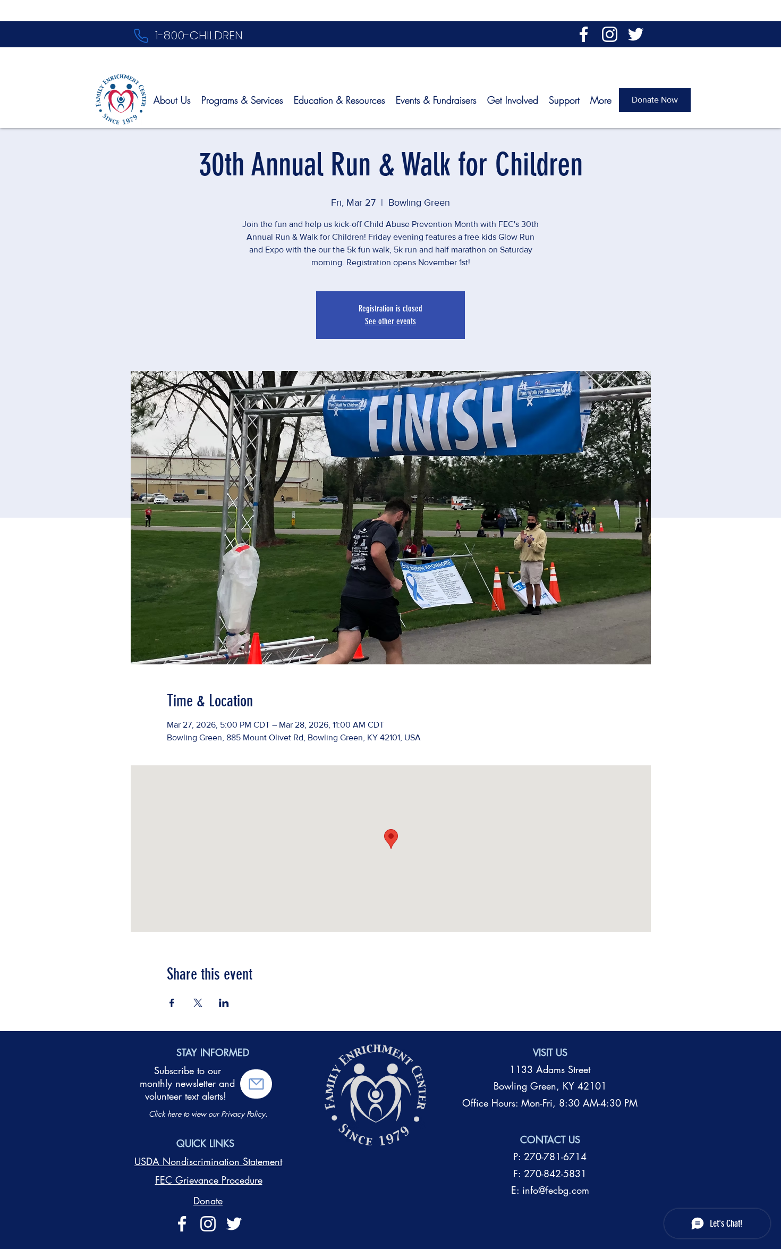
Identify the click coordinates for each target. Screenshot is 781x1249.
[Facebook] (583, 34)
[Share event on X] (198, 1003)
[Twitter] (635, 34)
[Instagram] (609, 34)
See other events (390, 321)
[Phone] (140, 35)
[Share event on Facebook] (172, 1003)
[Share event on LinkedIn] (224, 1003)
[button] (256, 1084)
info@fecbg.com (555, 1190)
